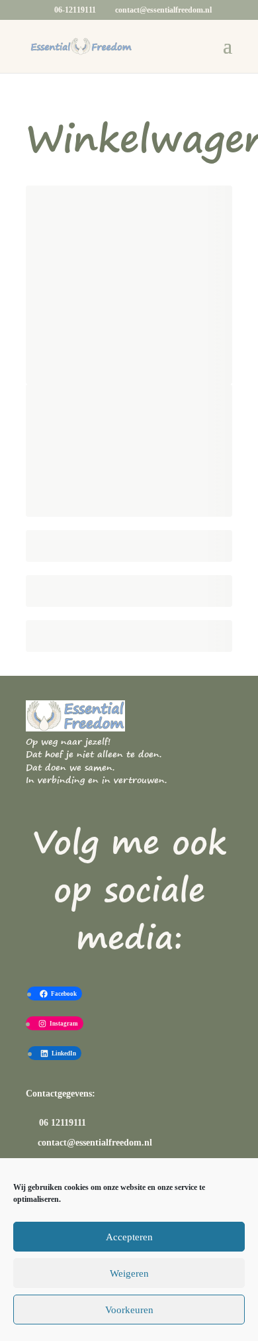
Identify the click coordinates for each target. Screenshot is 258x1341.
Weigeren (129, 1273)
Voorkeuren (129, 1310)
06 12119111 (61, 1123)
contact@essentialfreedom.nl (95, 1143)
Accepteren (129, 1237)
